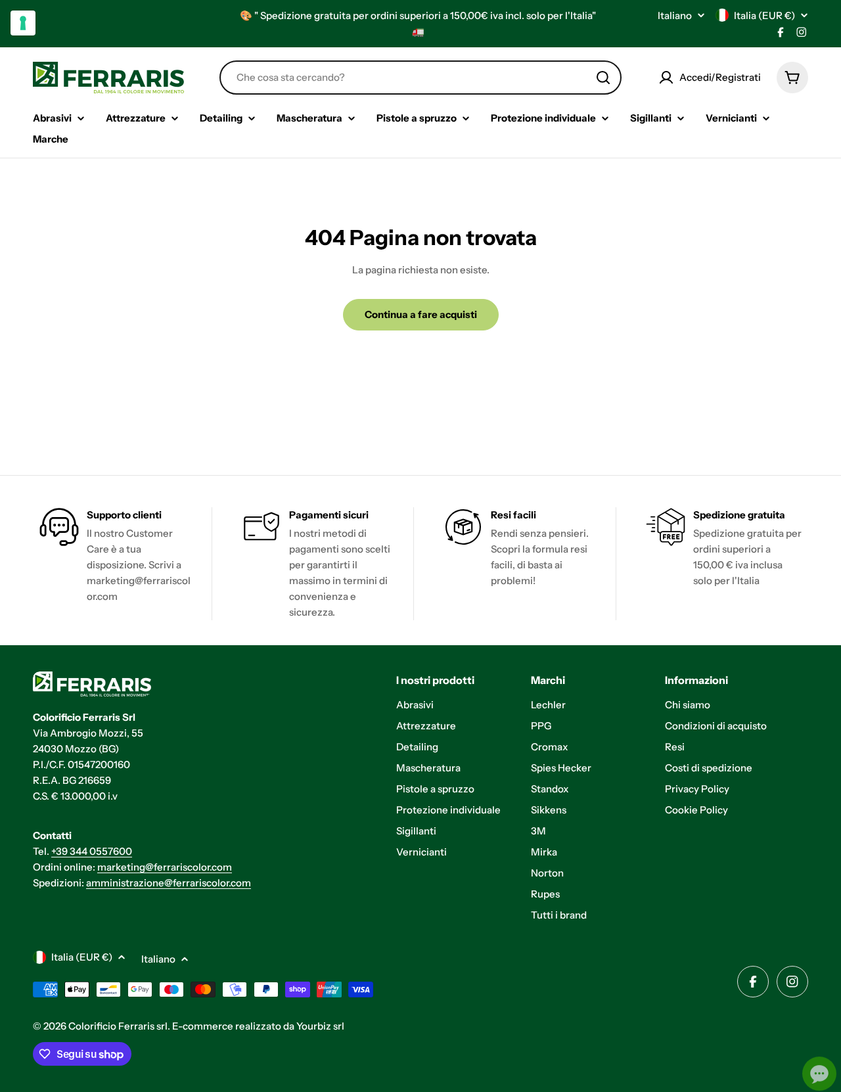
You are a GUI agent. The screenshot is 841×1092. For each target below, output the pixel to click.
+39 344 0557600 (91, 851)
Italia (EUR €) (764, 15)
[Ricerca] (603, 77)
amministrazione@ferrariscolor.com (168, 882)
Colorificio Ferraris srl (118, 1026)
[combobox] (420, 77)
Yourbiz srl (320, 1026)
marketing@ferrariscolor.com (164, 867)
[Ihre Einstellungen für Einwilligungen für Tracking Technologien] (23, 23)
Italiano (675, 15)
